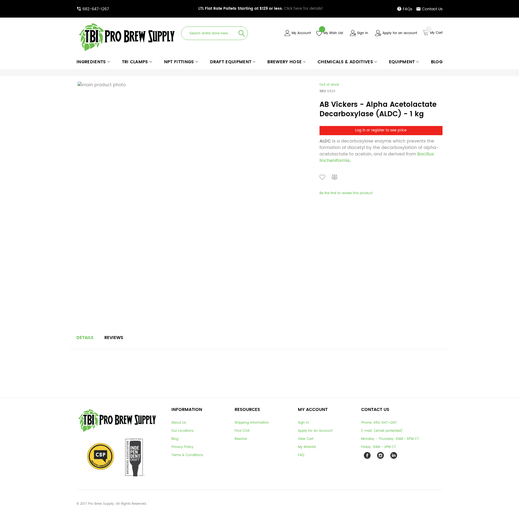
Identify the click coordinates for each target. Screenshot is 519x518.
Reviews (113, 337)
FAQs (407, 9)
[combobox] (214, 33)
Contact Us (432, 9)
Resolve (241, 438)
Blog (174, 438)
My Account (301, 33)
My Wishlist (307, 447)
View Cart (305, 438)
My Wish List (333, 33)
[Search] (242, 33)
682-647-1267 (95, 9)
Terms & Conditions (187, 455)
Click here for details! (260, 8)
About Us (178, 422)
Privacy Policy (182, 447)
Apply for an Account (315, 430)
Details (85, 337)
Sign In (362, 33)
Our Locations (182, 430)
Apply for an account (399, 33)
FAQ (301, 455)
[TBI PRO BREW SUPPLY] (126, 22)
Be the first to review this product (346, 193)
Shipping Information (252, 422)
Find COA (242, 430)
